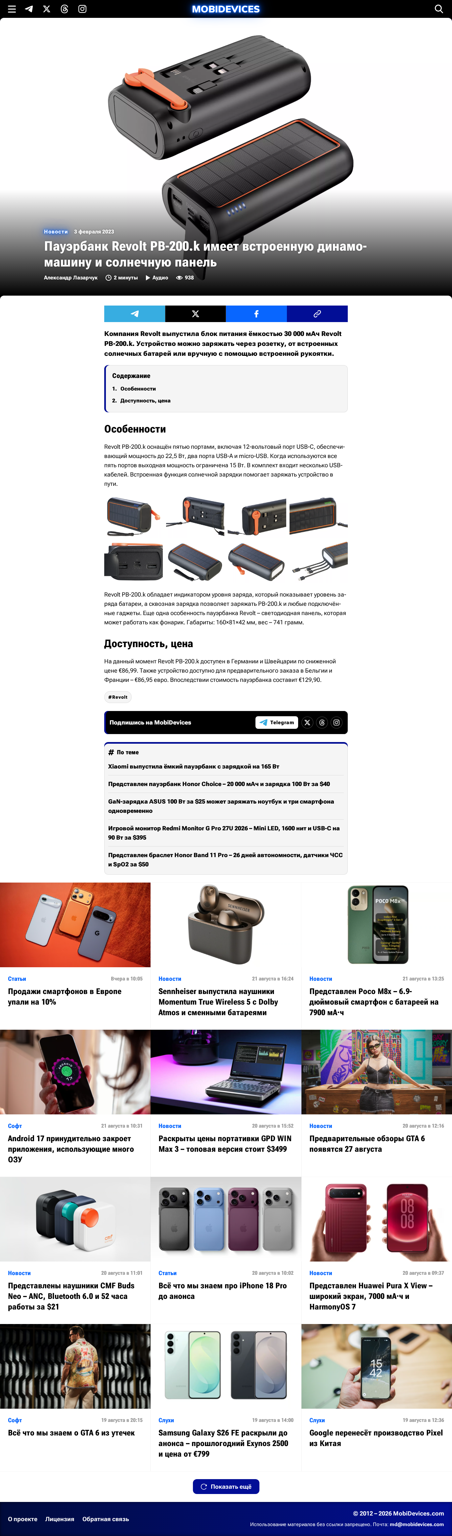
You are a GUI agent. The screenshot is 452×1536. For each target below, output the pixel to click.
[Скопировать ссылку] (317, 314)
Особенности (138, 389)
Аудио (160, 277)
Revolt (120, 697)
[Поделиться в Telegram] (134, 314)
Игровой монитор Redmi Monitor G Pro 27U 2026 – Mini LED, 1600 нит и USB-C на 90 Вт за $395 (224, 833)
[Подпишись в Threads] (64, 9)
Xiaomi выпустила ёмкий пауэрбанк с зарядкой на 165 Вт (193, 766)
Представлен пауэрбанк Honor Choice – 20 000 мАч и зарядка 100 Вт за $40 (219, 783)
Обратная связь (105, 1518)
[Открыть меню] (12, 9)
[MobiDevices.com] (226, 9)
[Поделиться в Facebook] (256, 314)
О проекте (22, 1518)
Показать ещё (231, 1486)
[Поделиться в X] (195, 314)
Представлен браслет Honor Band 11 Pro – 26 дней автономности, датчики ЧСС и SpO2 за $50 (225, 859)
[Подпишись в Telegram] (29, 9)
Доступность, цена (145, 400)
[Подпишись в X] (47, 9)
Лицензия (59, 1518)
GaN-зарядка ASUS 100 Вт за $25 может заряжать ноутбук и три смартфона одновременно (221, 806)
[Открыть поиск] (439, 9)
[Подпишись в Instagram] (82, 9)
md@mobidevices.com (417, 1524)
